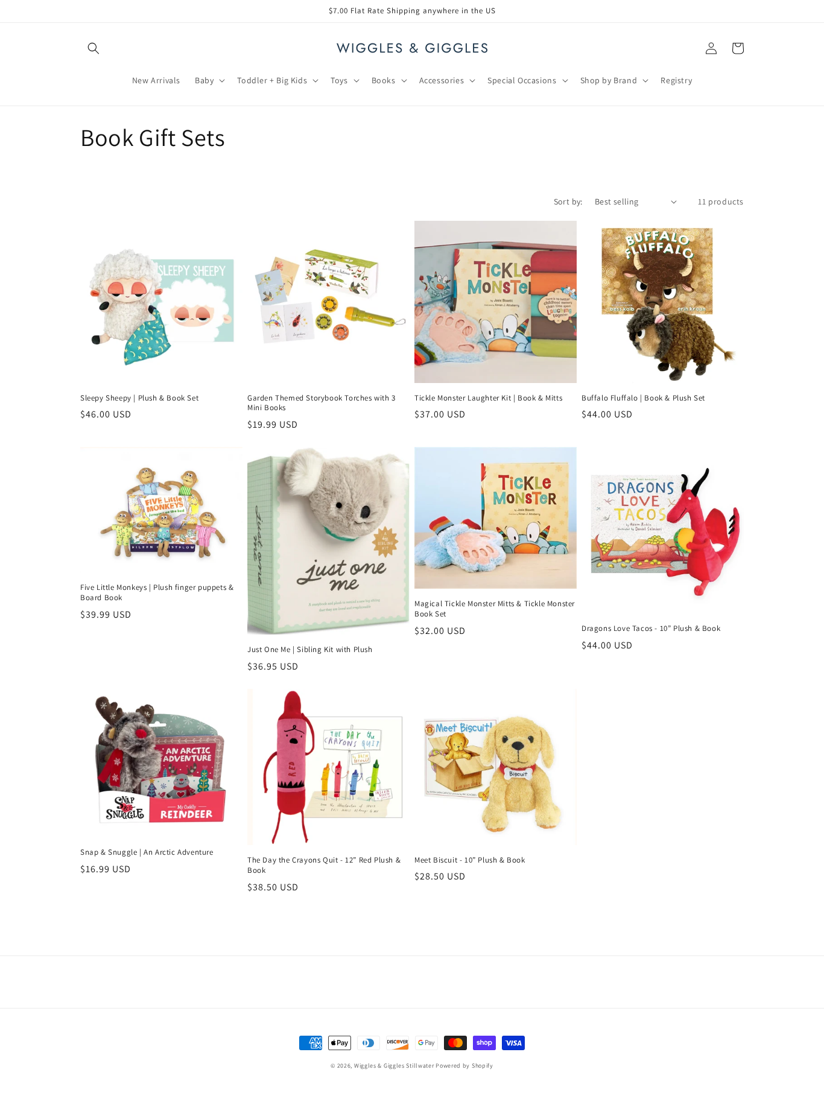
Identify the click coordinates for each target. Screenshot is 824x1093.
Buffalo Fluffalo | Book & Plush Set (643, 398)
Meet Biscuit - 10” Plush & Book (469, 860)
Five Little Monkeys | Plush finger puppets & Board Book (156, 593)
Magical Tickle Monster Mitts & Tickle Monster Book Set (494, 609)
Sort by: (568, 201)
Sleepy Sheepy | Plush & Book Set (139, 398)
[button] (93, 48)
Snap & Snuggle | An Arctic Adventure (147, 852)
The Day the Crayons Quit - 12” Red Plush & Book (324, 865)
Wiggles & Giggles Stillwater (394, 1065)
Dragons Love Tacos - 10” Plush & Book (651, 628)
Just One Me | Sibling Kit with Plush (310, 649)
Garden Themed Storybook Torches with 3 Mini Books (321, 403)
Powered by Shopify (464, 1065)
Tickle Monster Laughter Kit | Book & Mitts (488, 398)
